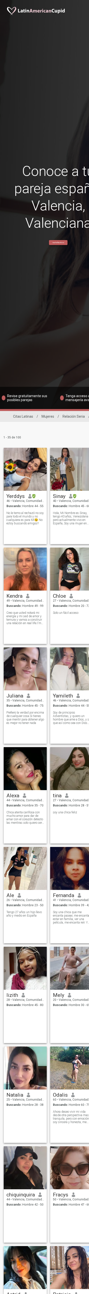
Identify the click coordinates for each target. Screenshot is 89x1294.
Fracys (60, 1195)
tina (57, 796)
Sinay (59, 496)
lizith (12, 995)
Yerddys (15, 496)
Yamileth (63, 696)
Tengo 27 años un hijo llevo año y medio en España (24, 913)
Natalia (14, 1095)
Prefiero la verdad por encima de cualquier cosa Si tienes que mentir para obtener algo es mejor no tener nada (25, 718)
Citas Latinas (23, 416)
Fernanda (63, 895)
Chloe (59, 596)
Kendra (14, 596)
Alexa (12, 796)
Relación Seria (74, 416)
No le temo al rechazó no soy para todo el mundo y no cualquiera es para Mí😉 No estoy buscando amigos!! (25, 518)
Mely (58, 995)
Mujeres (48, 416)
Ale (10, 895)
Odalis (60, 1095)
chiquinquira (20, 1195)
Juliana (14, 696)
